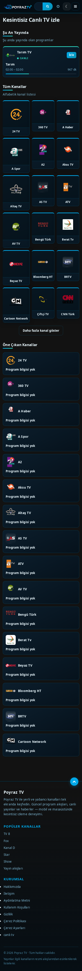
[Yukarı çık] (74, 781)
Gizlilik (8, 914)
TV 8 (7, 834)
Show (8, 861)
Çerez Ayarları (14, 928)
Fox (6, 841)
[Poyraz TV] (18, 6)
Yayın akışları (13, 868)
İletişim (9, 894)
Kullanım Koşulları (17, 907)
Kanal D (9, 848)
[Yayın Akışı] (58, 6)
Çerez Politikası (15, 921)
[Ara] (48, 6)
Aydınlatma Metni (17, 900)
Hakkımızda (12, 887)
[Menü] (75, 6)
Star (7, 855)
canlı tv (9, 935)
